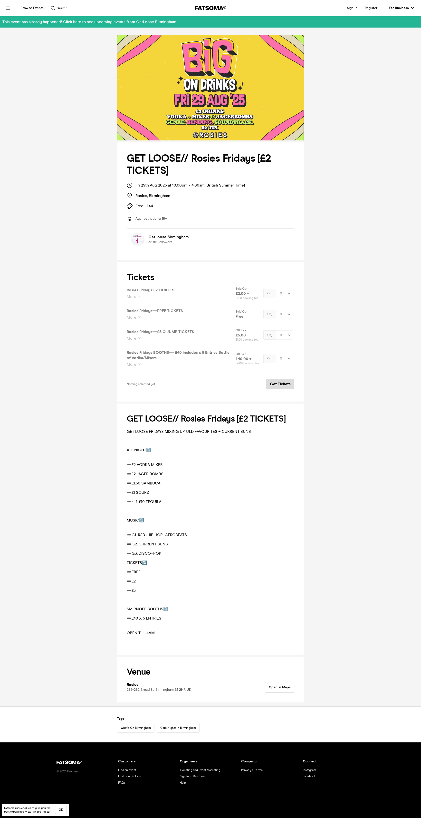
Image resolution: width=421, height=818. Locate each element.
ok (61, 809)
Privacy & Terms (252, 770)
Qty (269, 293)
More (131, 296)
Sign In (352, 8)
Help (183, 782)
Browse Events (32, 8)
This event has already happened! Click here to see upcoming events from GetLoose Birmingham (89, 22)
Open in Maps (280, 687)
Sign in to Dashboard (193, 776)
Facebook (309, 776)
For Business (399, 8)
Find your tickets (129, 776)
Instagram (309, 770)
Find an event (127, 770)
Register (371, 8)
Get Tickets (280, 384)
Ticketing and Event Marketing (200, 770)
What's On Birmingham (136, 727)
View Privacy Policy (37, 811)
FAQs (121, 782)
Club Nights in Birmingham (178, 727)
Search (62, 8)
